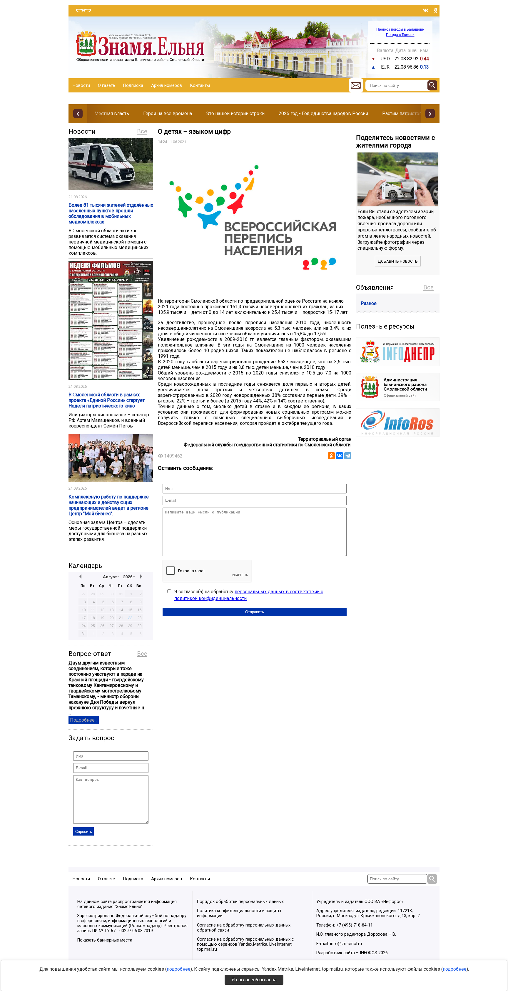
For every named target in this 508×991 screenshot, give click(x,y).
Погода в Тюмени (400, 35)
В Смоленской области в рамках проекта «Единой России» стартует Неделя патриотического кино (106, 400)
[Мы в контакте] (425, 10)
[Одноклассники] (331, 455)
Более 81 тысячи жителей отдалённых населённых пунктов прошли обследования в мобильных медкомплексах (110, 213)
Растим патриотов (402, 113)
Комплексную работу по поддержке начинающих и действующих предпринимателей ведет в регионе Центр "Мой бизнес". (108, 505)
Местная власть (111, 113)
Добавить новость (398, 261)
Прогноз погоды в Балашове (400, 29)
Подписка (133, 85)
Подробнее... (83, 720)
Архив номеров (166, 85)
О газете (106, 85)
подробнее (178, 969)
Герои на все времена (167, 113)
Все (142, 131)
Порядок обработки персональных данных (240, 901)
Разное (369, 303)
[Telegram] (347, 455)
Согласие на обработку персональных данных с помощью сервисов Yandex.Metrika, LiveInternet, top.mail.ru (245, 944)
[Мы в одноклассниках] (435, 10)
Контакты (200, 85)
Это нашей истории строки (235, 113)
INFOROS (368, 952)
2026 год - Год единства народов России (323, 113)
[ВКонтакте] (339, 455)
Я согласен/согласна (254, 979)
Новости (81, 85)
